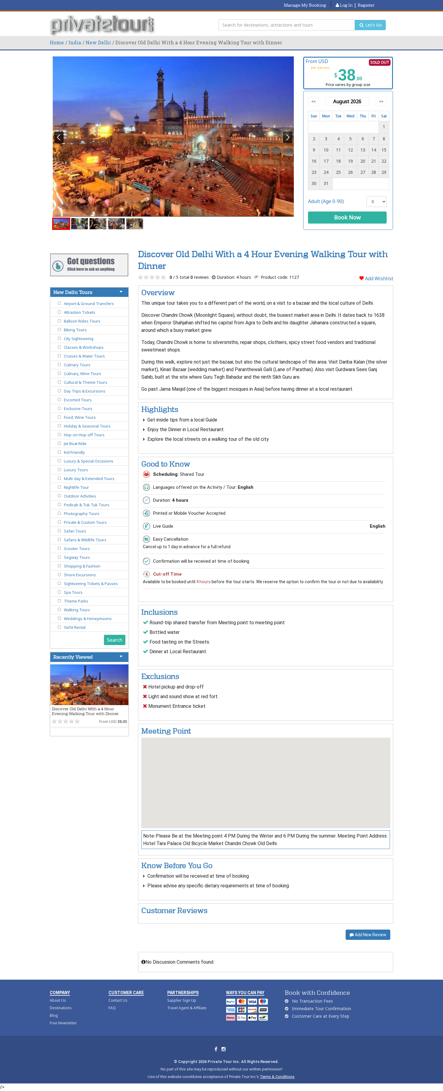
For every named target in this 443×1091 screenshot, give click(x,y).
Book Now (347, 217)
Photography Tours (81, 513)
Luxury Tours (76, 469)
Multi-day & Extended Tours (89, 478)
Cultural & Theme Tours (85, 382)
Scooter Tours (77, 548)
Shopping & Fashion (82, 566)
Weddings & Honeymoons (88, 618)
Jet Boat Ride (75, 443)
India (74, 42)
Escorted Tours (78, 399)
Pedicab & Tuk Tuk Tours (86, 504)
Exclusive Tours (78, 408)
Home (57, 42)
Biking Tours (75, 329)
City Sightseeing (78, 338)
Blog (54, 1015)
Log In (346, 5)
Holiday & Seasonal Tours (87, 426)
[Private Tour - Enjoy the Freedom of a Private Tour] (103, 25)
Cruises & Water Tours (84, 356)
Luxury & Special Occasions (88, 461)
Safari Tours (75, 531)
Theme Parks (76, 601)
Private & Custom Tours (85, 522)
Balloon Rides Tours (82, 321)
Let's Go (373, 25)
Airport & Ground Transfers (89, 303)
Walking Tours (77, 609)
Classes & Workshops (84, 347)
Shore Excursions (80, 574)
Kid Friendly (74, 452)
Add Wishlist (378, 278)
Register (366, 5)
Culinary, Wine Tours (82, 373)
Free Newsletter (63, 1023)
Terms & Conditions (277, 1076)
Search (114, 640)
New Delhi (98, 42)
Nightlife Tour (76, 487)
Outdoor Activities (80, 496)
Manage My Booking (305, 5)
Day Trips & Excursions (84, 391)
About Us (58, 1000)
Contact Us (117, 1000)
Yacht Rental (75, 627)
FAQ (112, 1007)
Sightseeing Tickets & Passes (91, 583)
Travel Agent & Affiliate (186, 1007)
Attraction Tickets (79, 312)
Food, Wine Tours (80, 417)
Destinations (61, 1007)
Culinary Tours (77, 364)
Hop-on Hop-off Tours (84, 434)
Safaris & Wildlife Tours (85, 539)
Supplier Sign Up (181, 1000)
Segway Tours (77, 557)
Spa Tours (73, 592)
